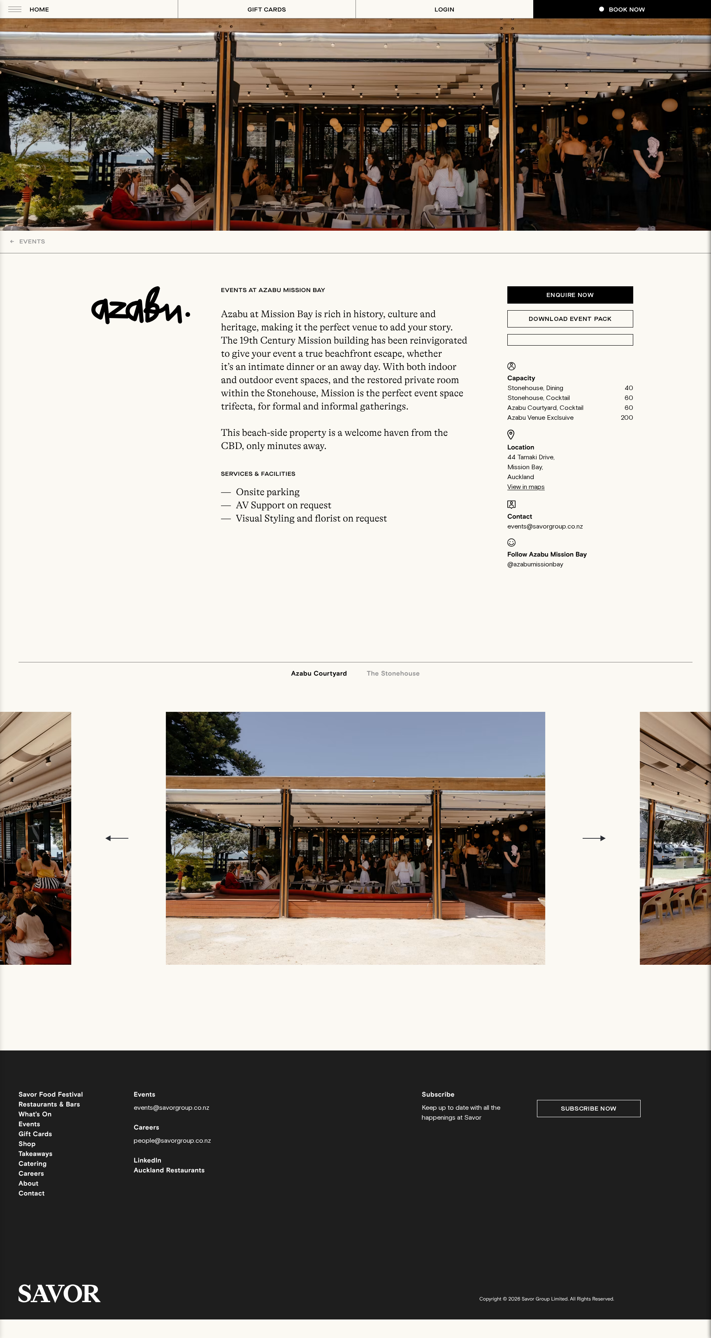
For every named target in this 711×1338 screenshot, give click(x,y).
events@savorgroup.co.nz (545, 526)
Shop (27, 1144)
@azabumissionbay (535, 564)
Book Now (627, 10)
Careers (31, 1174)
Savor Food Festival (51, 1094)
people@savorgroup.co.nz (172, 1141)
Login (444, 10)
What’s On (35, 1114)
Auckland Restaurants (169, 1170)
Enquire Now (570, 295)
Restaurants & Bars (49, 1104)
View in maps (526, 487)
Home (39, 10)
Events (27, 242)
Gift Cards (267, 10)
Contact (32, 1193)
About (29, 1183)
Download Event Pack (570, 319)
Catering (32, 1164)
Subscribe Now (589, 1109)
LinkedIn (148, 1160)
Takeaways (36, 1154)
